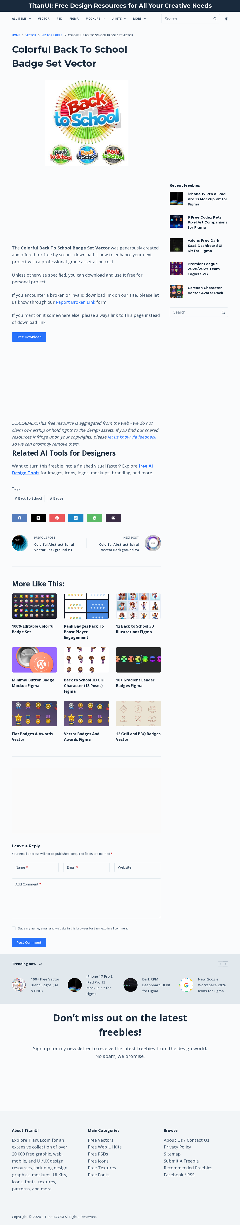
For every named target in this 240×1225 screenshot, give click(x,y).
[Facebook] (19, 518)
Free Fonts (98, 1174)
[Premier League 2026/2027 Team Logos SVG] (176, 268)
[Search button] (215, 18)
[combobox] (194, 312)
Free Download (29, 336)
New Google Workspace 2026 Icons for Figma (212, 985)
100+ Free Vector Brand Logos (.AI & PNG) (45, 985)
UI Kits (117, 19)
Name (21, 867)
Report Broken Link (75, 302)
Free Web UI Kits (105, 1147)
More (137, 19)
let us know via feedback (132, 437)
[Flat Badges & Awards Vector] (34, 713)
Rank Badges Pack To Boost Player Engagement (84, 632)
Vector (43, 19)
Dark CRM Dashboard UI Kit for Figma (156, 985)
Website (124, 867)
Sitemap (172, 1154)
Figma (74, 19)
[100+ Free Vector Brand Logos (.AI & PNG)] (19, 985)
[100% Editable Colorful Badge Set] (34, 606)
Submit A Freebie (181, 1161)
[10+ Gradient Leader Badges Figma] (138, 660)
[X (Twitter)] (38, 518)
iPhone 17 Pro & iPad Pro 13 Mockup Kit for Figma (207, 199)
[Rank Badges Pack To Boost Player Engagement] (86, 606)
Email (72, 867)
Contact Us (198, 1140)
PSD (59, 19)
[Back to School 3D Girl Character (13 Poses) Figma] (86, 660)
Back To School (28, 498)
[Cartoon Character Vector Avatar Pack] (176, 291)
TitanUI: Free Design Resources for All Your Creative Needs (120, 5)
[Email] (113, 518)
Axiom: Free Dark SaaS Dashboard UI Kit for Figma (205, 245)
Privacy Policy (177, 1147)
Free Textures (102, 1167)
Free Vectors (100, 1140)
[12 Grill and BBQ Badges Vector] (138, 713)
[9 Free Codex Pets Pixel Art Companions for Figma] (176, 221)
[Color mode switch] (226, 19)
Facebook (173, 1174)
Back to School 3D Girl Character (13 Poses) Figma (84, 685)
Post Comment (29, 942)
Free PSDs (98, 1154)
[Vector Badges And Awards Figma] (86, 713)
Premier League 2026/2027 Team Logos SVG (204, 269)
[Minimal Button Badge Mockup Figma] (34, 660)
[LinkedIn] (75, 518)
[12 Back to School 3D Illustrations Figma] (138, 606)
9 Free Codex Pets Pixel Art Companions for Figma (208, 222)
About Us (173, 1140)
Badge (56, 498)
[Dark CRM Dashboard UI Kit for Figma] (131, 985)
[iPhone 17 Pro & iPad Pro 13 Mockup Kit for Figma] (176, 198)
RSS (191, 1174)
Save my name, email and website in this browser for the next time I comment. (73, 928)
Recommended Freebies (188, 1167)
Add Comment (28, 884)
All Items (19, 19)
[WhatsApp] (94, 518)
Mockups (93, 19)
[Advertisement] (86, 205)
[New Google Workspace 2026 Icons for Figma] (186, 985)
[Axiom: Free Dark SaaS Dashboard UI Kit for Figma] (176, 245)
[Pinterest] (57, 518)
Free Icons (98, 1161)
